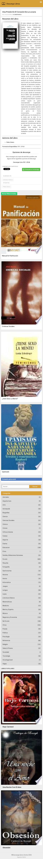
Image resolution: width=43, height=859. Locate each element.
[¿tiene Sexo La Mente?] (21, 364)
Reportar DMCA (21, 857)
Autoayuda (6, 509)
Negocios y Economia (10, 617)
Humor (5, 578)
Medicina (6, 605)
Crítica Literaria (8, 532)
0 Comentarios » (17, 14)
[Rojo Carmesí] (21, 725)
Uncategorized (8, 660)
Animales (6, 497)
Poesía (5, 629)
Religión (5, 644)
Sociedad (6, 652)
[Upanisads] (21, 437)
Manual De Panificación (10, 256)
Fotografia (6, 567)
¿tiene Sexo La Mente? (10, 399)
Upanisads (5, 472)
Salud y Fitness (8, 648)
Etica (4, 551)
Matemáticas (7, 602)
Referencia (6, 640)
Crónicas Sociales (8, 326)
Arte (4, 505)
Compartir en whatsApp (32, 169)
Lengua (5, 590)
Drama (5, 543)
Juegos (5, 586)
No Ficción (6, 621)
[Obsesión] (21, 846)
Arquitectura (7, 501)
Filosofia (5, 563)
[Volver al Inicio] (11, 3)
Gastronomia (7, 571)
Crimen (5, 528)
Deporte (5, 540)
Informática (7, 582)
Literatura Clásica (8, 180)
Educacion (6, 547)
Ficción (5, 559)
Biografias (6, 512)
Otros (4, 625)
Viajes (5, 664)
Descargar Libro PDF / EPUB (21, 162)
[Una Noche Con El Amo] (21, 785)
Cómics (5, 524)
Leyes (5, 594)
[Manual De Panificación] (21, 224)
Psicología (6, 636)
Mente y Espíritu (8, 609)
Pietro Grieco (10, 142)
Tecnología (6, 656)
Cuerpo (5, 536)
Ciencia (5, 516)
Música (5, 613)
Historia (5, 574)
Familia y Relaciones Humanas (13, 555)
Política (5, 633)
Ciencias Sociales (8, 520)
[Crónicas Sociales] (21, 293)
